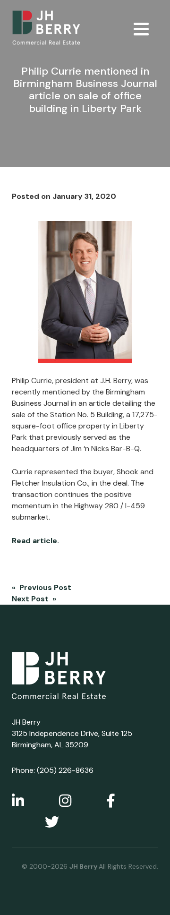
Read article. (36, 541)
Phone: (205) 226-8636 (53, 770)
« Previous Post (41, 587)
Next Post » (34, 599)
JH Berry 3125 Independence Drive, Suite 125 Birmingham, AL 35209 (72, 733)
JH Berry (84, 866)
